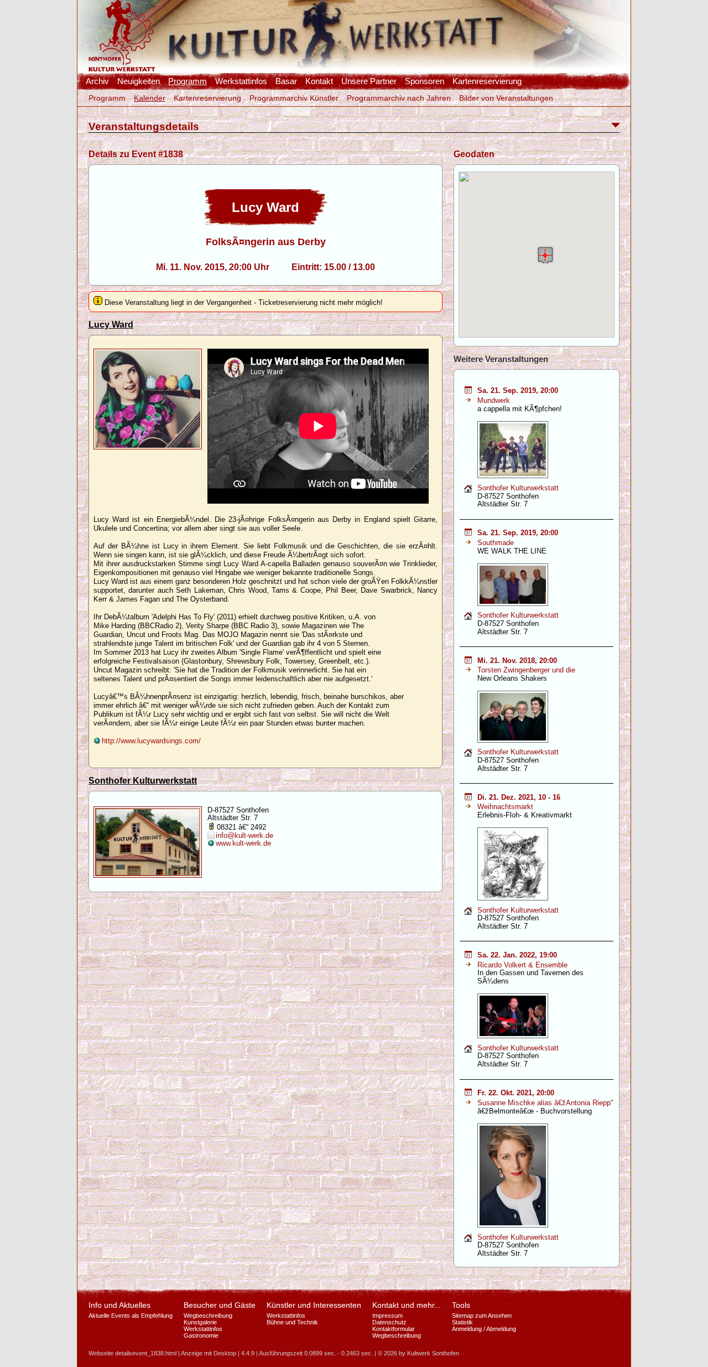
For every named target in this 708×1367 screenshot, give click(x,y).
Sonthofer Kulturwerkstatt (142, 780)
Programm (187, 81)
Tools (461, 1305)
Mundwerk (493, 400)
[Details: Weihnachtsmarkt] (468, 806)
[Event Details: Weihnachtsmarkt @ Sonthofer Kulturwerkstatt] (468, 798)
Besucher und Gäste (220, 1305)
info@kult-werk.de (244, 835)
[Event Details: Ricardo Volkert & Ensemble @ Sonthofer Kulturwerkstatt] (468, 955)
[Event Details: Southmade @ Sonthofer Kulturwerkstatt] (468, 533)
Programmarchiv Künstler (294, 98)
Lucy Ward (110, 324)
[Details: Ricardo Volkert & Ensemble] (468, 965)
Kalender (149, 98)
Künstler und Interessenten (314, 1305)
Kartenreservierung (487, 81)
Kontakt (319, 81)
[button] (545, 254)
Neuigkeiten (138, 81)
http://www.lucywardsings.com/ (151, 741)
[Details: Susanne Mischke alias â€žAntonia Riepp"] (468, 1103)
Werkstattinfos (241, 81)
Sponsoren (424, 81)
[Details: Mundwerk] (468, 400)
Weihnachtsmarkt (505, 806)
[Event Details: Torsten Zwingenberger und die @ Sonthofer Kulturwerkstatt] (468, 661)
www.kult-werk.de (243, 843)
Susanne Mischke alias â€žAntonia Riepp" (545, 1103)
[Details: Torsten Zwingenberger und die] (468, 670)
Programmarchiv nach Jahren (399, 98)
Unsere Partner (369, 81)
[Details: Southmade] (468, 542)
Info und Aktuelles (119, 1305)
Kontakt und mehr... (406, 1305)
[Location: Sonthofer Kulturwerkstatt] (468, 490)
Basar (286, 81)
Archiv (97, 81)
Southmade (495, 542)
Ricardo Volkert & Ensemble (522, 965)
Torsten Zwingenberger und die (526, 670)
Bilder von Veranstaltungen (506, 98)
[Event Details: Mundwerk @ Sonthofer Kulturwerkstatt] (468, 391)
